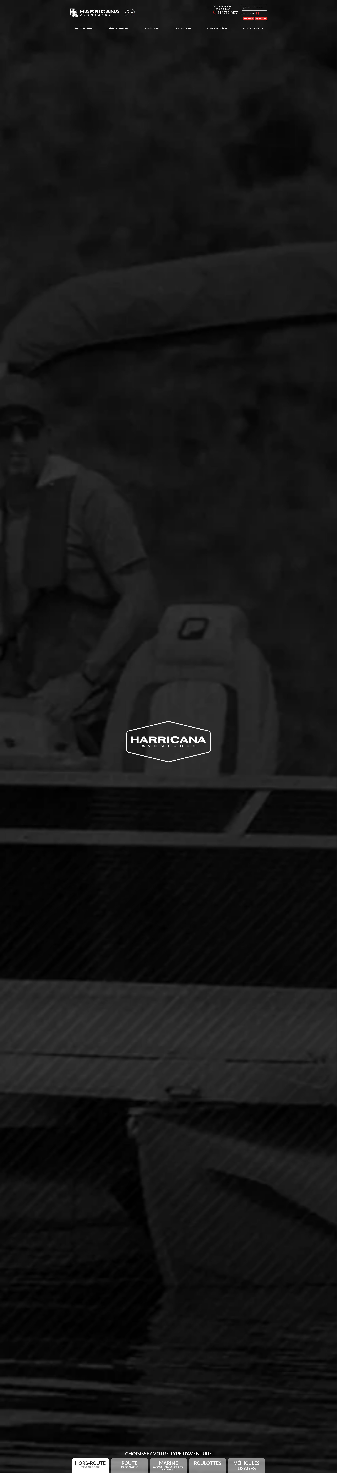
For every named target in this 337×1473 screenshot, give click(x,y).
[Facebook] (257, 13)
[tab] (90, 1465)
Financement (152, 28)
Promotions (183, 28)
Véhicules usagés (118, 28)
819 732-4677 (228, 12)
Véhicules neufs (83, 28)
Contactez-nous (253, 28)
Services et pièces (217, 28)
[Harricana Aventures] (102, 13)
